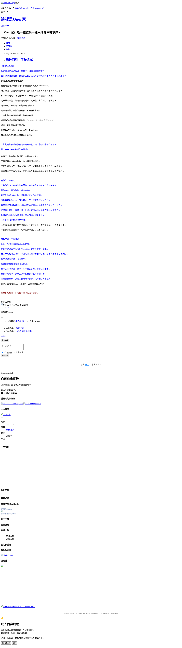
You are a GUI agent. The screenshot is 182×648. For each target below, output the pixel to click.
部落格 (9, 46)
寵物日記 (21, 38)
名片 (8, 49)
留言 (24, 321)
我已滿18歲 (6, 643)
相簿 (8, 43)
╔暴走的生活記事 (24, 331)
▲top (3, 335)
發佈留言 (5, 355)
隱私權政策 (105, 613)
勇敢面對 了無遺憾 (19, 59)
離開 (14, 643)
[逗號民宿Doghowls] (2, 511)
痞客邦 (18, 321)
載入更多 (5, 340)
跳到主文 (5, 26)
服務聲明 (114, 613)
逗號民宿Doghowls (6, 509)
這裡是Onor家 (13, 19)
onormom (5, 307)
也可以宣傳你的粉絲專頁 (8, 514)
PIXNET (72, 613)
